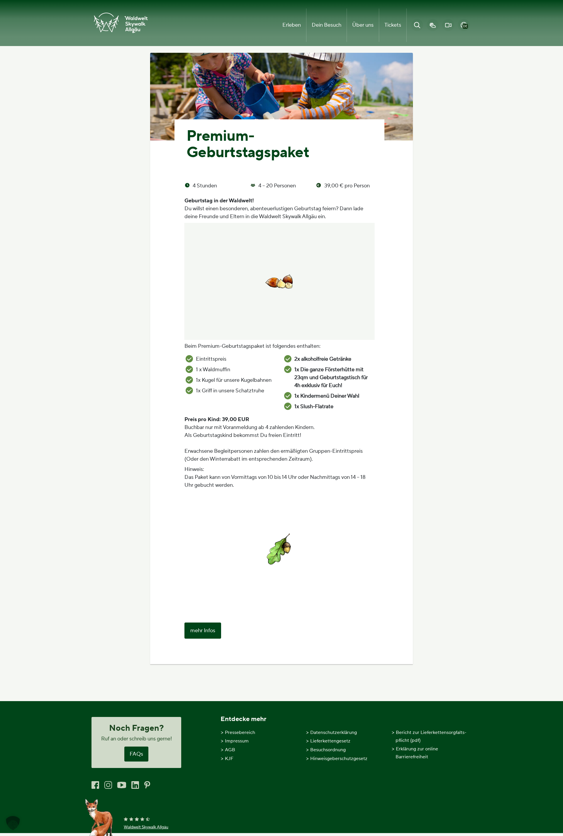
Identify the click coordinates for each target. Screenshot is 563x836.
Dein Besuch (326, 25)
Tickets (392, 25)
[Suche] (417, 25)
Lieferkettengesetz (330, 741)
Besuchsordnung (328, 750)
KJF (229, 759)
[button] (13, 823)
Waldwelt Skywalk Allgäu (146, 827)
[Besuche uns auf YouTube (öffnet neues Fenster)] (121, 784)
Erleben (291, 25)
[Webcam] (448, 25)
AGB (230, 750)
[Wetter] (432, 25)
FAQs (136, 754)
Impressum (237, 741)
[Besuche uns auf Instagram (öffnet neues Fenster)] (108, 785)
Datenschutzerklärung (333, 732)
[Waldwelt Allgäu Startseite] (120, 23)
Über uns (363, 25)
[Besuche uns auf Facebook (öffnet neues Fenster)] (95, 785)
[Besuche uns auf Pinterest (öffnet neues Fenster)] (147, 784)
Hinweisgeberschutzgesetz (338, 759)
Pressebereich (240, 732)
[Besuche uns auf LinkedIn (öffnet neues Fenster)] (135, 785)
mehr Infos (202, 630)
